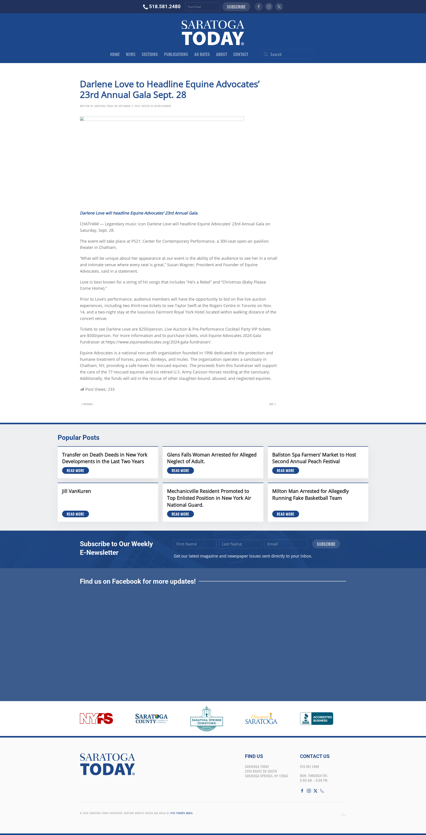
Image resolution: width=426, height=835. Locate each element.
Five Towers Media (182, 813)
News (131, 54)
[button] (343, 815)
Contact (240, 54)
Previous (88, 404)
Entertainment (162, 106)
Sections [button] (150, 54)
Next (271, 404)
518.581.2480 (165, 6)
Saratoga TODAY (104, 106)
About (221, 54)
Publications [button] (176, 54)
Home (115, 54)
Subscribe (236, 7)
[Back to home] (213, 32)
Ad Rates (202, 54)
